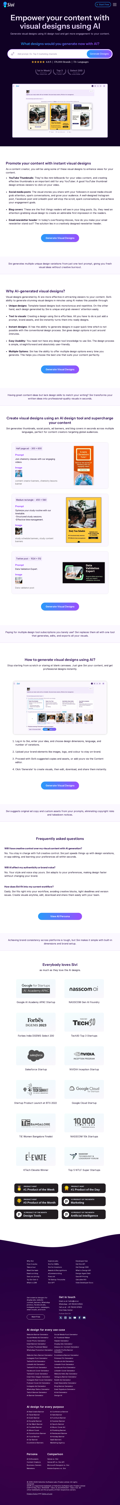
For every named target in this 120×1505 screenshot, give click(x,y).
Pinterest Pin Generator (63, 1358)
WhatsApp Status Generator (38, 1389)
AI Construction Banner (36, 1433)
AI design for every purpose (45, 1406)
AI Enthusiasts (32, 1459)
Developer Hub (82, 1261)
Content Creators (34, 1462)
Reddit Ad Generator (62, 1380)
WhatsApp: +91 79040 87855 (71, 1304)
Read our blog (32, 1273)
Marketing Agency (57, 1443)
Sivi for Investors (55, 1267)
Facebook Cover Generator (38, 1371)
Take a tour (31, 1267)
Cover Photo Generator (36, 1341)
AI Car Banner (32, 1440)
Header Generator (61, 1341)
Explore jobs (53, 1261)
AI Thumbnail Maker (62, 1338)
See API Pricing (82, 1276)
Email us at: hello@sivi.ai (69, 1301)
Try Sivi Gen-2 (32, 1280)
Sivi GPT (51, 1283)
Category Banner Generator (65, 1377)
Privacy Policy (32, 1494)
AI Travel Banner (33, 1415)
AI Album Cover (33, 1430)
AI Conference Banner (59, 1412)
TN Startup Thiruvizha (56, 1280)
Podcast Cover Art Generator (38, 1383)
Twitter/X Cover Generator (37, 1374)
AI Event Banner (33, 1418)
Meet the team (32, 1270)
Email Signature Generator (64, 1389)
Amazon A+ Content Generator (66, 1347)
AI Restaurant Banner (58, 1433)
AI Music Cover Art (57, 1427)
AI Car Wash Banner (34, 1424)
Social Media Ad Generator (37, 1338)
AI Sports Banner (57, 1424)
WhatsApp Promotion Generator (40, 1350)
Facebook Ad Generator (64, 1361)
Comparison (55, 1454)
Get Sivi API (80, 1264)
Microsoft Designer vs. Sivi (58, 1465)
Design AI (58, 1395)
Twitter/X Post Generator (37, 1367)
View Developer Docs (84, 1283)
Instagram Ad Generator (36, 1386)
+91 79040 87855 (74, 1307)
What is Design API (83, 1270)
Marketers (31, 1468)
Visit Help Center (66, 1310)
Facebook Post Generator (64, 1367)
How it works (32, 1264)
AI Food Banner (33, 1437)
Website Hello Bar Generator (65, 1374)
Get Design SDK (82, 1267)
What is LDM (32, 1283)
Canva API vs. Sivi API (55, 1462)
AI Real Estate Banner (35, 1412)
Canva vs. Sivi (52, 1459)
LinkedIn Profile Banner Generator (63, 1351)
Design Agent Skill (83, 1273)
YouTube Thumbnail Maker (37, 1347)
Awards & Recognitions (57, 1270)
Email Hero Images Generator (38, 1377)
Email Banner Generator (36, 1344)
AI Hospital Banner (34, 1421)
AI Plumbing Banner (58, 1430)
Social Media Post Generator (66, 1334)
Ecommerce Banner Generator (66, 1355)
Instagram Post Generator (37, 1358)
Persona (32, 1454)
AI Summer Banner (57, 1421)
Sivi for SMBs (53, 1264)
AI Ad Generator (60, 1392)
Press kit (51, 1276)
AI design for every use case (46, 1329)
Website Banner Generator (37, 1334)
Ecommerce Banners (35, 1443)
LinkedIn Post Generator (64, 1364)
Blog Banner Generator (63, 1386)
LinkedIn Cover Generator (64, 1371)
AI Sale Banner (56, 1415)
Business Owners (34, 1465)
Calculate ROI (81, 1280)
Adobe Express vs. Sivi (56, 1468)
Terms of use (47, 1494)
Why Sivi (30, 1261)
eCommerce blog (55, 1273)
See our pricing (33, 1276)
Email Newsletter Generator (65, 1383)
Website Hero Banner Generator (40, 1355)
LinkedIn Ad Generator (36, 1364)
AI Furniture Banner (58, 1418)
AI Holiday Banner (57, 1437)
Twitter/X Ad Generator (36, 1361)
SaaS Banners (55, 1440)
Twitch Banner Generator (37, 1392)
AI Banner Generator (35, 1395)
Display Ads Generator (63, 1344)
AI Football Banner (34, 1427)
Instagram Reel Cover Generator (39, 1380)
